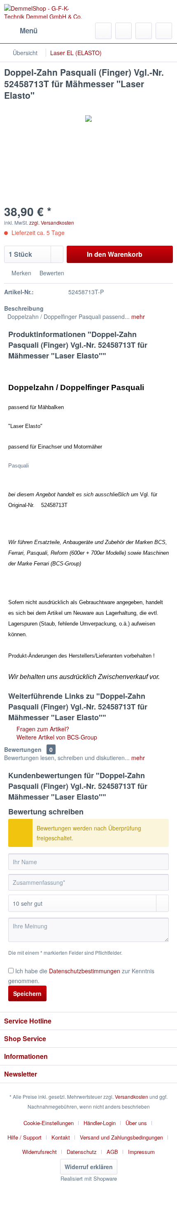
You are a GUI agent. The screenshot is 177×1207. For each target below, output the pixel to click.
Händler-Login (100, 1123)
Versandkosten (131, 1096)
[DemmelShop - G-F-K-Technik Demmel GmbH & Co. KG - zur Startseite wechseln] (46, 11)
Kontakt (60, 1137)
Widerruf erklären (89, 1167)
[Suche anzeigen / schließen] (103, 31)
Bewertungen (23, 749)
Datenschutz (82, 1152)
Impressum (141, 1152)
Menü (28, 30)
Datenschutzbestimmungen (84, 971)
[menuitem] (21, 31)
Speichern (27, 993)
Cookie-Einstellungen (48, 1123)
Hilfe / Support (24, 1137)
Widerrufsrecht (39, 1152)
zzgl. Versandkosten (51, 222)
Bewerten (51, 273)
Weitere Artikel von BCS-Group (56, 737)
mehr (137, 316)
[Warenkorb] (164, 31)
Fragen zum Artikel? (42, 729)
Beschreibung (24, 308)
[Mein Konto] (143, 31)
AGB (112, 1152)
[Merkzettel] (123, 31)
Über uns (136, 1123)
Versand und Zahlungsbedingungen (121, 1137)
